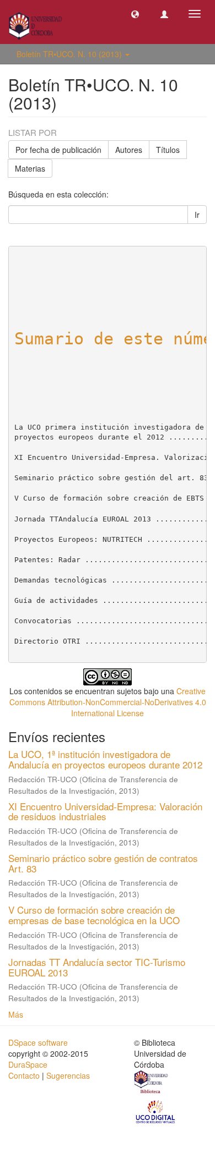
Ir (197, 214)
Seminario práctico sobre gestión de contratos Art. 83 (103, 863)
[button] (135, 13)
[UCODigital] (156, 1111)
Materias (30, 168)
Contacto (24, 1075)
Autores (128, 149)
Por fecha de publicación (58, 149)
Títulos (168, 149)
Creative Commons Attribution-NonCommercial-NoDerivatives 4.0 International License (107, 701)
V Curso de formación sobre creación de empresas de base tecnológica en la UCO (94, 915)
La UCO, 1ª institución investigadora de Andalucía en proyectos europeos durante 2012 (105, 759)
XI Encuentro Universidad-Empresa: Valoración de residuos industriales (105, 811)
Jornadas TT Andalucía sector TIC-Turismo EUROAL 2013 (96, 967)
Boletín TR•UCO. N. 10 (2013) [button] (70, 53)
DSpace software (38, 1042)
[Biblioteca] (151, 1083)
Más (15, 1014)
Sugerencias (68, 1075)
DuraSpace (27, 1064)
